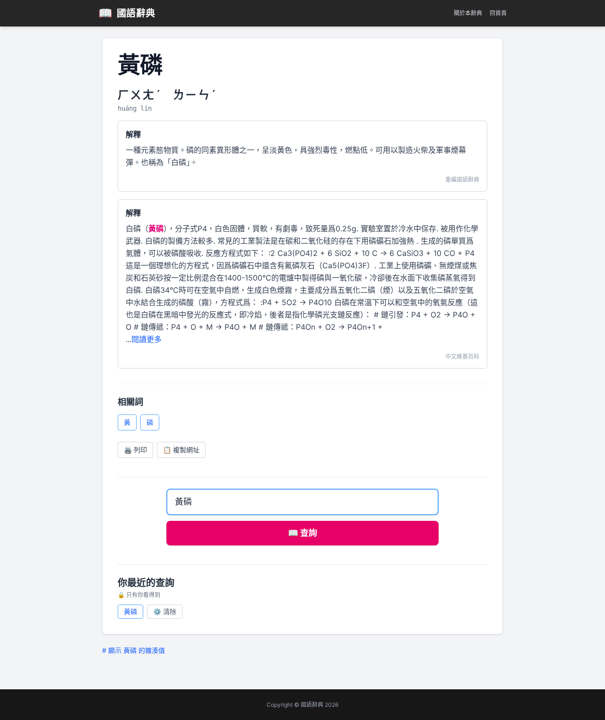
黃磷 (130, 611)
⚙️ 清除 (164, 611)
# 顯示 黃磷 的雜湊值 (133, 650)
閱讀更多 (146, 339)
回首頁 (498, 13)
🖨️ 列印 (135, 450)
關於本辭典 (468, 13)
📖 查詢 (302, 533)
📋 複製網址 (181, 450)
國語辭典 (127, 13)
